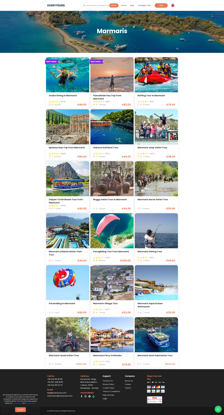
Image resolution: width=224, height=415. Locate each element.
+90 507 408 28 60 (55, 382)
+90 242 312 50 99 (54, 379)
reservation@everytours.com (60, 396)
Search (114, 5)
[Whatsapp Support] (218, 409)
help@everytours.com (56, 393)
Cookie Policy (30, 403)
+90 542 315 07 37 (55, 385)
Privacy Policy (17, 403)
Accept (20, 409)
